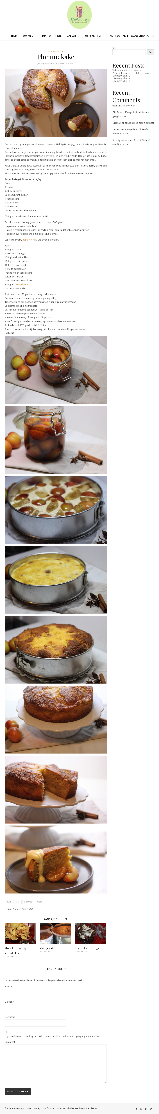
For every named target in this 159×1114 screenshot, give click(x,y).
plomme (28, 901)
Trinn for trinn (50, 35)
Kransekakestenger (88, 948)
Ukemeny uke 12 (121, 75)
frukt (9, 901)
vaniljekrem (22, 284)
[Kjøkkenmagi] (79, 14)
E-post (9, 1001)
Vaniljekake (47, 948)
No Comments (66, 63)
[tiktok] (137, 35)
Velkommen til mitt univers (126, 70)
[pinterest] (141, 35)
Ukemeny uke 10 (121, 80)
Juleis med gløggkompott (140, 122)
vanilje (39, 901)
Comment (10, 1041)
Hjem (14, 35)
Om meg (28, 35)
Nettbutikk (118, 35)
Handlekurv (91, 1108)
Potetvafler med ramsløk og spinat (131, 72)
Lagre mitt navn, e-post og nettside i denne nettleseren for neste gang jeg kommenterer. (53, 1035)
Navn (8, 986)
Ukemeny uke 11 (121, 78)
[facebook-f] (128, 35)
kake (18, 901)
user (114, 105)
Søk (114, 48)
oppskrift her (29, 239)
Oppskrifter (93, 35)
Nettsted (10, 1016)
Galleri (72, 35)
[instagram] (132, 35)
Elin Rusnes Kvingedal (20, 908)
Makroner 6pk (127, 105)
